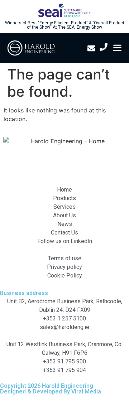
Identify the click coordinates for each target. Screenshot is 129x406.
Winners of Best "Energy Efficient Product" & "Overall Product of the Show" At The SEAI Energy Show (64, 25)
